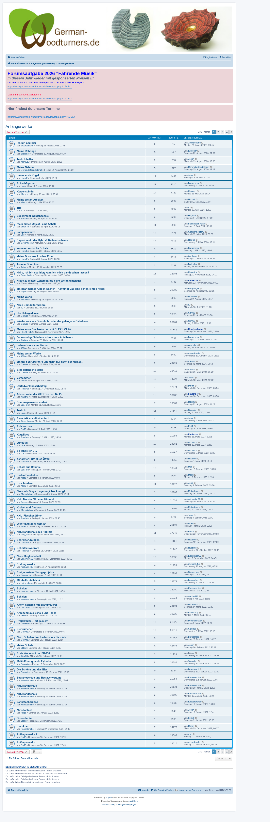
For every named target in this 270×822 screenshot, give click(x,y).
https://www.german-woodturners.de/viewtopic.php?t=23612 (41, 117)
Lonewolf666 (27, 559)
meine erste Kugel (28, 175)
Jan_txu (25, 405)
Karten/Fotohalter (27, 475)
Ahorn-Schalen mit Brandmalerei (37, 604)
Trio (19, 207)
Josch (191, 159)
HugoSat (192, 215)
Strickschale (24, 426)
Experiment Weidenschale (33, 215)
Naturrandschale (27, 685)
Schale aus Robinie (29, 467)
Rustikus (25, 388)
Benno (191, 531)
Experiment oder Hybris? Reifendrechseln (42, 240)
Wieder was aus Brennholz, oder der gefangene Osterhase (52, 321)
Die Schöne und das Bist (32, 669)
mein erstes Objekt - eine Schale (36, 223)
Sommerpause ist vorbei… (33, 402)
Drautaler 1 (26, 672)
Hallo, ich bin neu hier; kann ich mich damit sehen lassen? (53, 272)
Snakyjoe (192, 410)
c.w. (23, 453)
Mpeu (23, 478)
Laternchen (26, 583)
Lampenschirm (26, 232)
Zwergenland (27, 145)
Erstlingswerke (26, 564)
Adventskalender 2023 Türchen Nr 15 (39, 394)
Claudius (192, 629)
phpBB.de (133, 801)
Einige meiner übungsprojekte (35, 572)
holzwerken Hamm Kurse (32, 345)
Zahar (24, 267)
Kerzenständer (25, 191)
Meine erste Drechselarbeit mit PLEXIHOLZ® (44, 329)
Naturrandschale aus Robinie (34, 531)
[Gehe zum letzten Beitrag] (202, 142)
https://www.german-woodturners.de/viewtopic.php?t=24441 (40, 86)
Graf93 (24, 656)
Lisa (23, 413)
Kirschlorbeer (25, 483)
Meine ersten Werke (29, 353)
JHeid (23, 615)
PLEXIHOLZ (27, 332)
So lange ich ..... (27, 450)
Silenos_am (26, 575)
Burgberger (193, 183)
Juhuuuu (22, 442)
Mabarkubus (27, 494)
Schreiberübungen (28, 539)
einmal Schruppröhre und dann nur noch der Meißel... (50, 361)
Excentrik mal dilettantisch (33, 418)
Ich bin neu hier (26, 142)
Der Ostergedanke (28, 313)
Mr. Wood (192, 442)
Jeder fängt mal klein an (31, 523)
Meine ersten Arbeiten (30, 199)
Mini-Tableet (24, 710)
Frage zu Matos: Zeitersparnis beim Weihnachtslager (49, 280)
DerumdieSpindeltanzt (31, 170)
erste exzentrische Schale (32, 248)
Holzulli (191, 199)
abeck (24, 202)
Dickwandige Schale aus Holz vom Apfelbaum (45, 337)
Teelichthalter (25, 159)
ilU (22, 210)
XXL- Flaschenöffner (29, 515)
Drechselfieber (195, 329)
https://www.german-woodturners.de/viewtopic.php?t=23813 (40, 98)
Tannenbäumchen (28, 264)
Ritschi (191, 402)
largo (23, 291)
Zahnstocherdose (27, 701)
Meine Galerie (25, 167)
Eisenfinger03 (194, 556)
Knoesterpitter (27, 591)
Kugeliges (23, 434)
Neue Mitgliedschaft (29, 556)
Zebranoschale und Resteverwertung (39, 677)
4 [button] (227, 132)
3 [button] (222, 132)
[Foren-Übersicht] (119, 29)
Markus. (25, 162)
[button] (231, 132)
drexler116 (193, 596)
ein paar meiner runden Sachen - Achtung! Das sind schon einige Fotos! (61, 288)
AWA (23, 348)
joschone (192, 256)
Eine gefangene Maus (30, 369)
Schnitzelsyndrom (28, 548)
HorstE (24, 178)
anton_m (25, 226)
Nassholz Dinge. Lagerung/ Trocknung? (41, 491)
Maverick (192, 272)
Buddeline (192, 264)
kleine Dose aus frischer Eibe (35, 256)
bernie (191, 718)
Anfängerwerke (19, 126)
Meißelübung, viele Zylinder (34, 661)
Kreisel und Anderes (29, 507)
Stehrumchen (25, 629)
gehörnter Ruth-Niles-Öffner (33, 458)
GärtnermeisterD (196, 232)
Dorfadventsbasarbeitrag (32, 386)
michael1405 (27, 567)
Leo (23, 186)
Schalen (22, 588)
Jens (190, 175)
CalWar (24, 316)
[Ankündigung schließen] (230, 71)
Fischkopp (193, 612)
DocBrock (26, 607)
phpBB (109, 797)
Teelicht (21, 410)
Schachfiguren (26, 183)
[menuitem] (16, 57)
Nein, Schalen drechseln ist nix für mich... (42, 637)
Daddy (191, 726)
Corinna (24, 632)
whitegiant (193, 345)
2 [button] (218, 132)
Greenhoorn (27, 243)
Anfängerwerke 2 (27, 734)
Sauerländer (27, 275)
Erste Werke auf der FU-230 (33, 653)
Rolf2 (23, 429)
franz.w (24, 397)
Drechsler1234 (195, 620)
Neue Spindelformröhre (31, 305)
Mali (190, 467)
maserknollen (194, 353)
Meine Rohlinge (26, 151)
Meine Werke (24, 296)
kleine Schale (25, 645)
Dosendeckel (24, 718)
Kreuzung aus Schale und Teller (36, 612)
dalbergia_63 (194, 499)
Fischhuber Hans (196, 223)
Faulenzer (193, 280)
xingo (23, 713)
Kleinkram (23, 726)
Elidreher (25, 154)
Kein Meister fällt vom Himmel (35, 499)
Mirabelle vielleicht (28, 580)
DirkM (191, 386)
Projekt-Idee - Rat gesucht (32, 620)
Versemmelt (24, 377)
